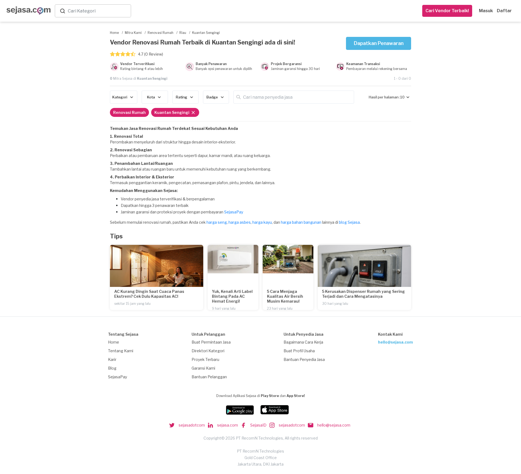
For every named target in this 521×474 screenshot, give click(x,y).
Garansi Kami (203, 368)
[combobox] (98, 11)
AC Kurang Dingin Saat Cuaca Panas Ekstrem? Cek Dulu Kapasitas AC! (149, 294)
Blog (112, 368)
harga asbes (239, 222)
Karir (112, 359)
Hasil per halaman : (384, 97)
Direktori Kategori (208, 350)
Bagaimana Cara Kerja (303, 342)
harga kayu (262, 222)
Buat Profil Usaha (299, 350)
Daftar (504, 10)
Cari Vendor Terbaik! (447, 10)
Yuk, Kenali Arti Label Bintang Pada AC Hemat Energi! (232, 296)
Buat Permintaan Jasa (211, 342)
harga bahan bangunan (301, 222)
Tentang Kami (120, 350)
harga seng (217, 222)
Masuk (486, 10)
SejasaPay (233, 212)
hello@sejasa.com (395, 342)
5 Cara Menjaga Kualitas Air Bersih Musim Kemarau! (285, 296)
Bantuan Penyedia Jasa (304, 359)
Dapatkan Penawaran (379, 43)
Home (113, 342)
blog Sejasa (349, 222)
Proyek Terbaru (205, 359)
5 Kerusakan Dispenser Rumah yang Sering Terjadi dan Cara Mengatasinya (363, 294)
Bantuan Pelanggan (209, 376)
